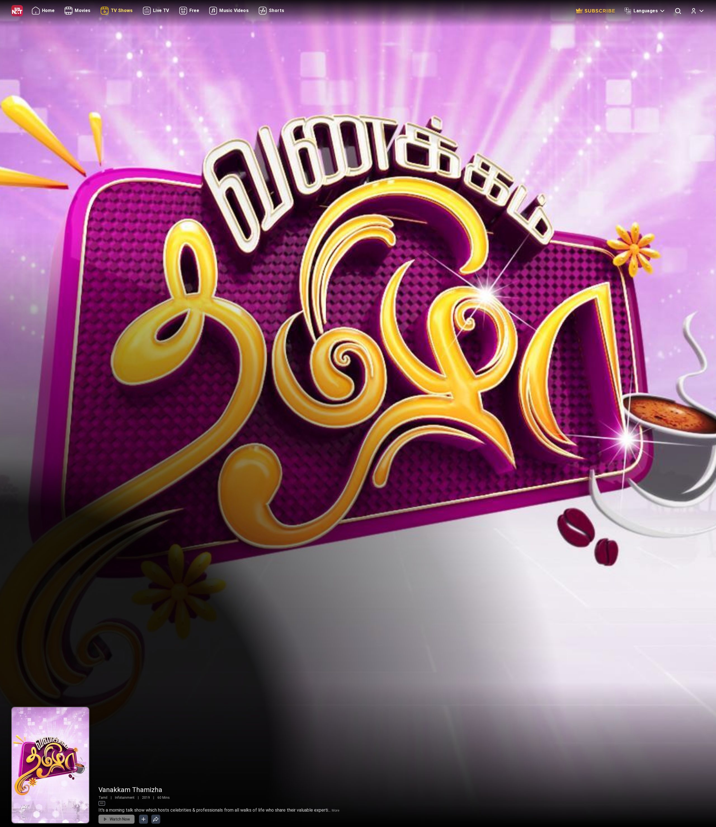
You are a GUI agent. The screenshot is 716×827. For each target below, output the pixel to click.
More (335, 810)
